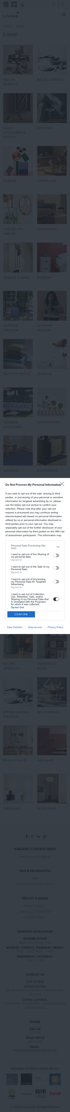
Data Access (35, 627)
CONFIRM (21, 614)
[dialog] (35, 556)
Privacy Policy (55, 627)
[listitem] (35, 546)
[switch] (56, 555)
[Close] (63, 485)
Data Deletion (14, 627)
